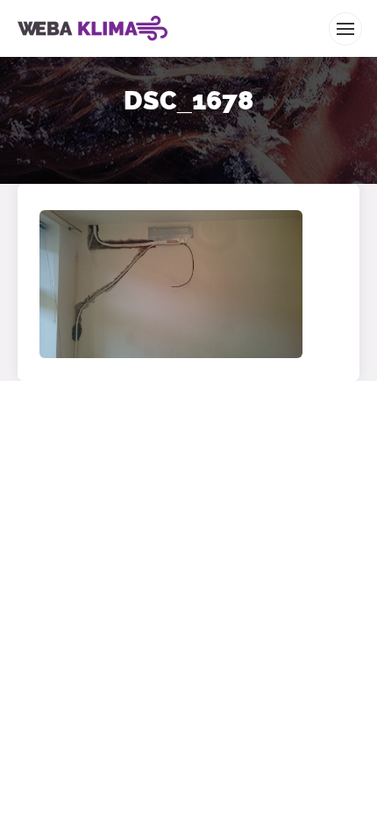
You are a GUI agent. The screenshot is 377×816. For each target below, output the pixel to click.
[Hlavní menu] (345, 29)
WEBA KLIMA (43, 7)
